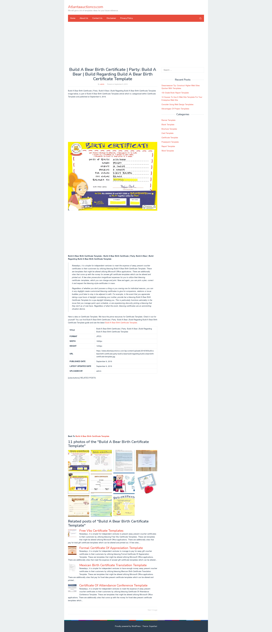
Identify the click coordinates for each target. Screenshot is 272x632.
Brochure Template (169, 128)
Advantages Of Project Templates (175, 108)
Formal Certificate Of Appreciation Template (111, 548)
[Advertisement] (136, 44)
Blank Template (168, 124)
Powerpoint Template (170, 141)
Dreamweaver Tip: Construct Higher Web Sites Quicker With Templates (181, 87)
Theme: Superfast (149, 626)
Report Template (168, 146)
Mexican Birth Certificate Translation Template (113, 565)
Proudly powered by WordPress (128, 626)
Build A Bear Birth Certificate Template (121, 322)
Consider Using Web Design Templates (178, 104)
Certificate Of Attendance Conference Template (113, 585)
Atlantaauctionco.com (85, 6)
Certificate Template (170, 137)
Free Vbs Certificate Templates (101, 531)
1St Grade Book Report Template (175, 92)
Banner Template (168, 120)
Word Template (168, 150)
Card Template (167, 133)
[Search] (200, 18)
